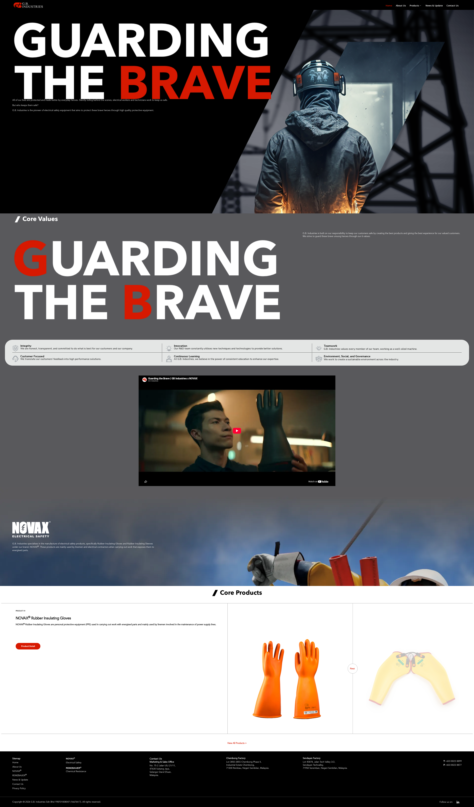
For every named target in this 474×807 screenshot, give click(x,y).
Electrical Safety (73, 762)
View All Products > (237, 743)
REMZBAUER (19, 775)
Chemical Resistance (76, 771)
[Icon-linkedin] (457, 802)
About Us (401, 5)
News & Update (434, 5)
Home (389, 5)
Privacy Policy (19, 788)
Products (414, 5)
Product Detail (28, 646)
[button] (353, 669)
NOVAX (16, 771)
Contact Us (452, 5)
